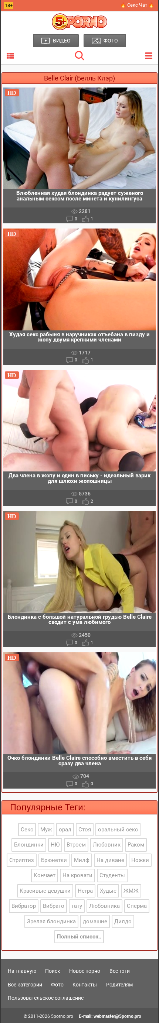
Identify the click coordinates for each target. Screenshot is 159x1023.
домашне (95, 921)
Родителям (119, 985)
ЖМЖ (131, 891)
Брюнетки (54, 860)
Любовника (104, 906)
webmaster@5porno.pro (117, 1016)
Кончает (44, 875)
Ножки (140, 860)
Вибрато (53, 906)
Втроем (76, 844)
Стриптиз (21, 860)
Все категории (25, 985)
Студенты (112, 875)
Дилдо (123, 921)
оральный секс (118, 829)
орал (65, 829)
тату (76, 906)
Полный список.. (79, 936)
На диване (110, 860)
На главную (22, 971)
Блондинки (29, 844)
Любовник (107, 844)
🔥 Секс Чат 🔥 (137, 5)
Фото (57, 985)
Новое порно (84, 971)
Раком (136, 844)
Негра (85, 891)
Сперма (137, 906)
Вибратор (23, 906)
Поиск (52, 971)
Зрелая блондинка (51, 921)
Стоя (84, 829)
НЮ (55, 844)
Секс (27, 829)
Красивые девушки (45, 891)
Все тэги (119, 971)
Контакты (84, 985)
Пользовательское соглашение (46, 998)
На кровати (77, 875)
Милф (81, 860)
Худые (108, 891)
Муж (46, 829)
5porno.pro (62, 1016)
